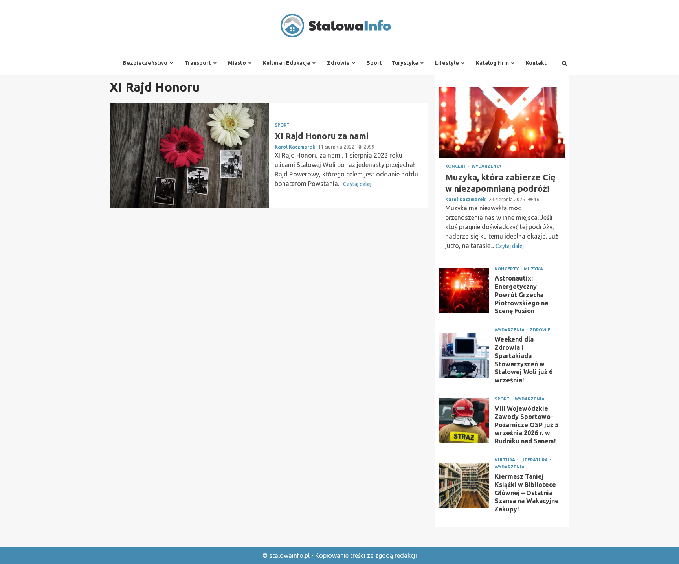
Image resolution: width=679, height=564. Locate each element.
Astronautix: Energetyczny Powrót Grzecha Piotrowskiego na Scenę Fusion (464, 290)
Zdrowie (338, 63)
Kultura (505, 460)
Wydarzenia (486, 166)
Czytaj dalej (357, 184)
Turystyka (404, 63)
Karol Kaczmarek (295, 146)
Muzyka (533, 269)
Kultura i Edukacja (286, 63)
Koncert (456, 166)
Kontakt (536, 63)
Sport (374, 63)
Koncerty (507, 269)
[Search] (564, 63)
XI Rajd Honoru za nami (189, 155)
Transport (197, 63)
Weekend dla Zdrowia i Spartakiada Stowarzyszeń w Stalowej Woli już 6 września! (464, 355)
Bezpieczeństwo (145, 63)
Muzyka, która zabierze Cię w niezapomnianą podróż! (502, 122)
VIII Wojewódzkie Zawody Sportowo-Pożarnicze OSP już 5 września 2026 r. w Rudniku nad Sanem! (464, 420)
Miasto (237, 63)
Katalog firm (492, 63)
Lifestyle (447, 63)
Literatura (534, 460)
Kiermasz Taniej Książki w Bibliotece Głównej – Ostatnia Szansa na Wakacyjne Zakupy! (464, 485)
